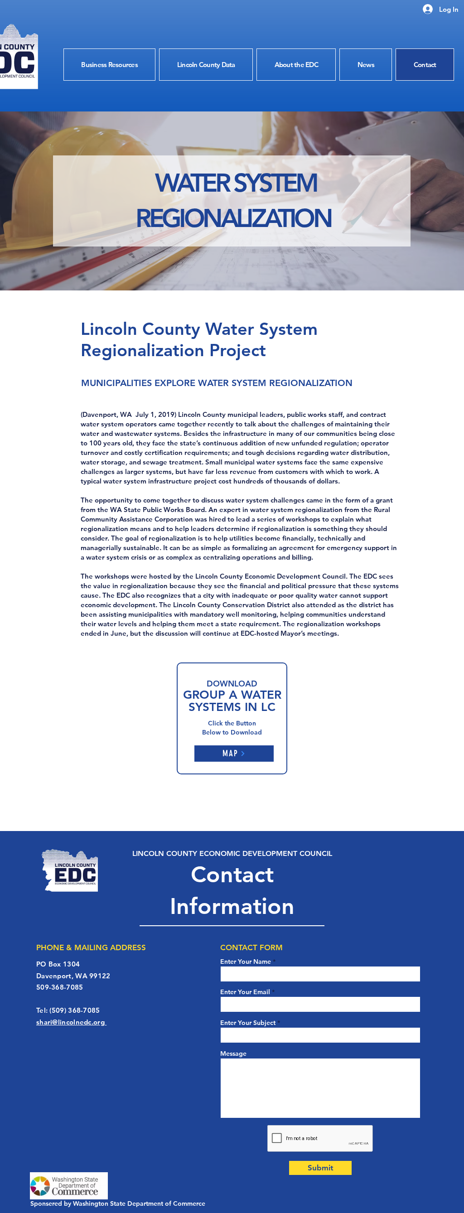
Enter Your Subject (248, 1023)
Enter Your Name (246, 961)
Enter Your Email (245, 992)
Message (233, 1053)
